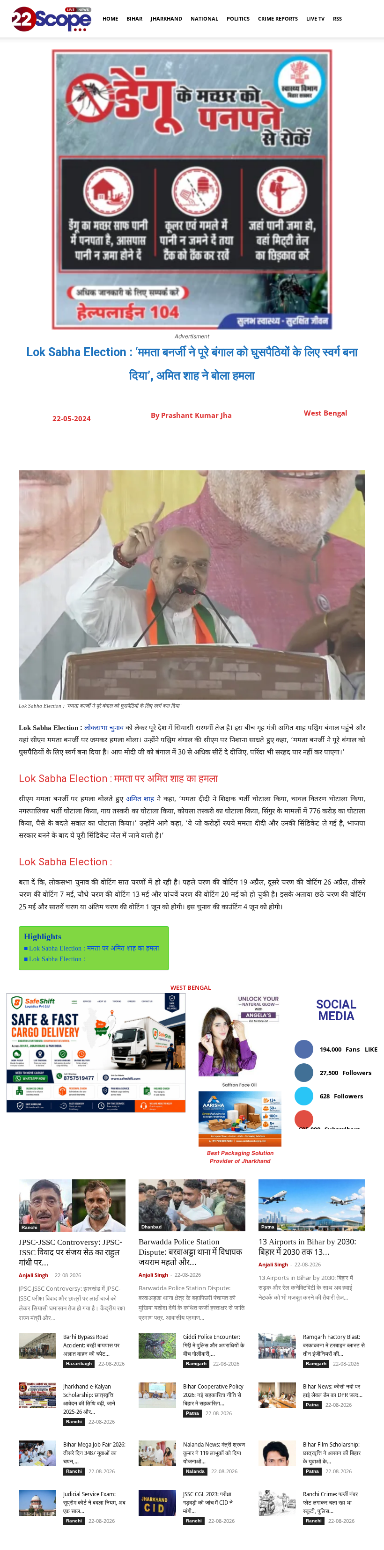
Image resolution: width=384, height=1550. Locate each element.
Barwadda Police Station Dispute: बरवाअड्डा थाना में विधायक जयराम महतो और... (190, 1252)
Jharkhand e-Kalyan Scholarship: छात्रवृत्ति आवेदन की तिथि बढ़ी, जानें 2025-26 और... (89, 1399)
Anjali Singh (33, 1275)
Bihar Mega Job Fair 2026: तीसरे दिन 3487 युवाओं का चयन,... (94, 1452)
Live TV (315, 18)
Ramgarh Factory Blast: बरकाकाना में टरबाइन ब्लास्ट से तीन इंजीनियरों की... (334, 1345)
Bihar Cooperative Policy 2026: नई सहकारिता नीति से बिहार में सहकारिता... (213, 1394)
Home (110, 18)
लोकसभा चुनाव (104, 728)
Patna (267, 1226)
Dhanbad (151, 1226)
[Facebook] (165, 447)
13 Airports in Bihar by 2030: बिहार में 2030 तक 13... (307, 1247)
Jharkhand (166, 18)
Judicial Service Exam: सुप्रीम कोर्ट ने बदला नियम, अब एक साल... (94, 1502)
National (204, 18)
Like (371, 1049)
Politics (238, 18)
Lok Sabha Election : (57, 960)
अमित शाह (140, 799)
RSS (337, 18)
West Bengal (325, 412)
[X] (186, 447)
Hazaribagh (79, 1363)
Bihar (134, 18)
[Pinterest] (208, 447)
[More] (273, 447)
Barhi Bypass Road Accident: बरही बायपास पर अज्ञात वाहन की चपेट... (91, 1345)
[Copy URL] (251, 447)
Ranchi (29, 1227)
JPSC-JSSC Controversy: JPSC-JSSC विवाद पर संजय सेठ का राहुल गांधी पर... (70, 1253)
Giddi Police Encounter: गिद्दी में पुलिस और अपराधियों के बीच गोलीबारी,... (213, 1345)
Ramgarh (196, 1363)
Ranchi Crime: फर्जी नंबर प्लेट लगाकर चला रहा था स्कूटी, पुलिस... (330, 1502)
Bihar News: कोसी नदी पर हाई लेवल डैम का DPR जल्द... (332, 1390)
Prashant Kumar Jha (196, 415)
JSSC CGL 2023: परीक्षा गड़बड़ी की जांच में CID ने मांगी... (208, 1502)
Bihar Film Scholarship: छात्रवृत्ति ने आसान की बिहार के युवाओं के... (332, 1452)
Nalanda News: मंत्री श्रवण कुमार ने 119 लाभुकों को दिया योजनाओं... (214, 1452)
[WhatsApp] (230, 447)
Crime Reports (278, 18)
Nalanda (195, 1471)
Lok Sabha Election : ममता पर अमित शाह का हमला (94, 949)
